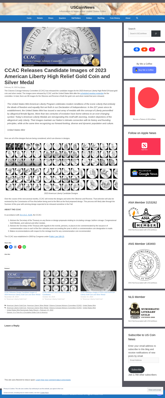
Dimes (50, 18)
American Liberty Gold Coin (16, 305)
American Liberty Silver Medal (37, 305)
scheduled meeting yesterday (92, 93)
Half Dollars (76, 18)
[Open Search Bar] (137, 18)
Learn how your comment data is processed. (53, 380)
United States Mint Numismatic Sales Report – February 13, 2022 (30, 310)
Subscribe (136, 369)
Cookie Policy (44, 393)
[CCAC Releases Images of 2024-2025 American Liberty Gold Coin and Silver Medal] (98, 281)
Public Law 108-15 (56, 236)
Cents (29, 18)
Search (131, 29)
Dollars (89, 18)
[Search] (156, 33)
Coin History (115, 18)
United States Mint (89, 305)
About (127, 18)
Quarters (62, 18)
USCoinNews (82, 7)
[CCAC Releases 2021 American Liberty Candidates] (60, 281)
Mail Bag (101, 18)
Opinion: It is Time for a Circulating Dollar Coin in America (27, 312)
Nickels (40, 18)
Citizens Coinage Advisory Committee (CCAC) (65, 305)
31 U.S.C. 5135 (26, 215)
